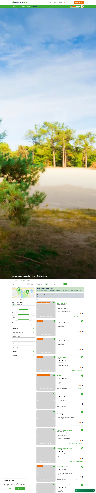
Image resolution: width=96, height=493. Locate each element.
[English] (65, 2)
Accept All (20, 488)
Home (13, 280)
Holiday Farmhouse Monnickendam (76, 461)
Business (35, 6)
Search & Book (78, 2)
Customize (9, 488)
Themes (23, 6)
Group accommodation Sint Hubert (76, 443)
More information (68, 296)
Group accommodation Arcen (77, 407)
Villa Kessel (80, 388)
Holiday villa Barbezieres (78, 316)
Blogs (55, 2)
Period (28, 6)
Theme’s (50, 2)
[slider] (18, 309)
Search (65, 284)
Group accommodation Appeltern (76, 425)
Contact (60, 2)
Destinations (15, 6)
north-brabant (23, 280)
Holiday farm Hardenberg (78, 479)
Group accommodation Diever (77, 370)
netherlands (17, 280)
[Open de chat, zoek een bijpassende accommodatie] (85, 490)
